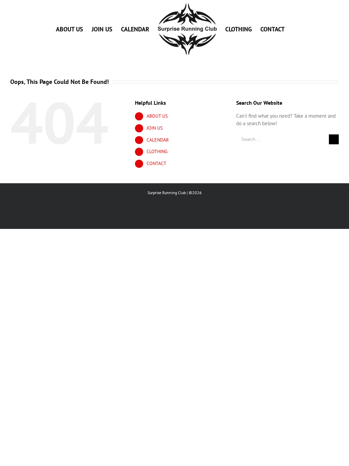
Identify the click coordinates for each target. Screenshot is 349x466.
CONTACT (156, 163)
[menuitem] (69, 29)
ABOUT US (157, 116)
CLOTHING (157, 151)
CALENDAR (158, 140)
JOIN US (155, 128)
